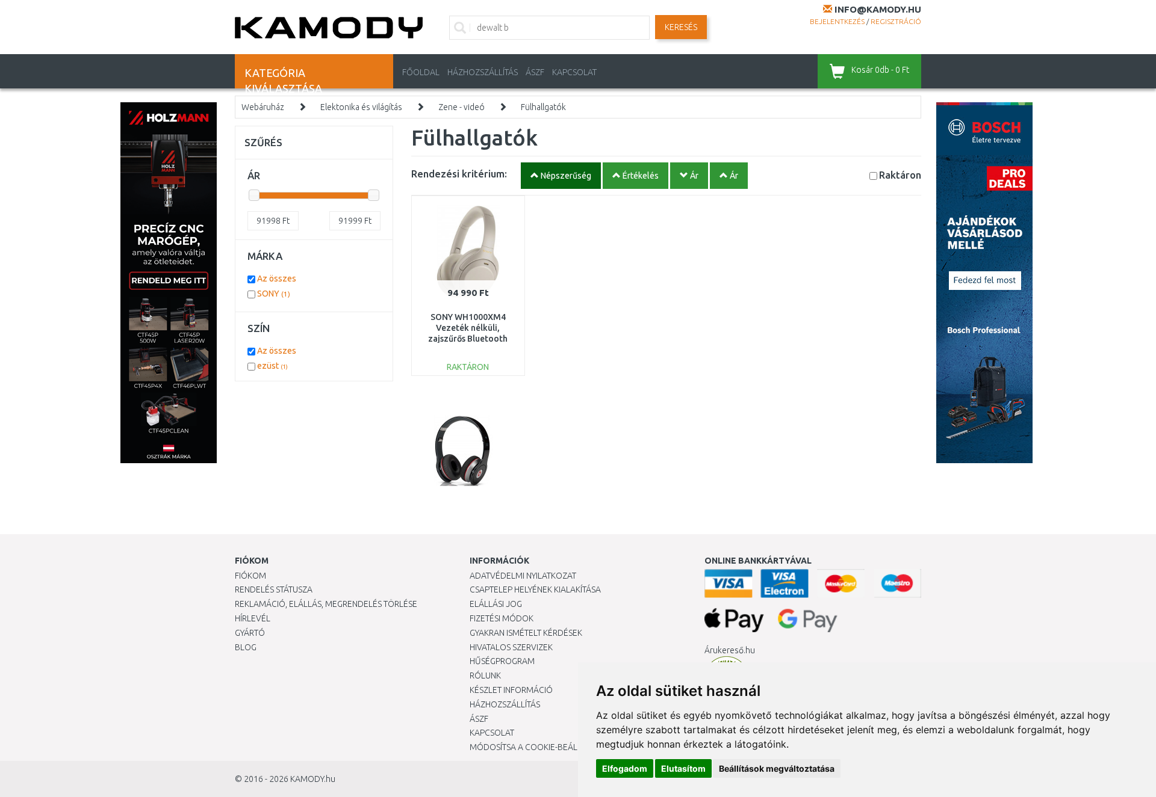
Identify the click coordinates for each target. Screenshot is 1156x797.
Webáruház (262, 107)
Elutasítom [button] (683, 768)
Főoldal (421, 72)
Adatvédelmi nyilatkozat (523, 575)
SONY (273, 293)
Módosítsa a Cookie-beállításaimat (545, 747)
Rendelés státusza (273, 589)
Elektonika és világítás (361, 107)
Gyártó (250, 633)
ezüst (272, 366)
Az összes (276, 278)
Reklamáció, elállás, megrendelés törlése (326, 604)
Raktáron (900, 174)
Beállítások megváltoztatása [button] (776, 768)
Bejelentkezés (837, 21)
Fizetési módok (501, 618)
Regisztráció (896, 21)
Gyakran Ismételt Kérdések (526, 633)
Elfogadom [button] (624, 768)
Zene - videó (461, 107)
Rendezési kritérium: (459, 173)
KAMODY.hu (312, 779)
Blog (245, 647)
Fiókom (250, 575)
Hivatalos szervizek (511, 647)
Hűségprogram (502, 661)
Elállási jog (496, 604)
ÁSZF (535, 72)
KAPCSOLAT (574, 72)
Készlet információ (511, 690)
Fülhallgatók (543, 107)
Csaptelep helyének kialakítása (535, 589)
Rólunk (485, 675)
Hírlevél (252, 618)
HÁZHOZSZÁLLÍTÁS (482, 72)
